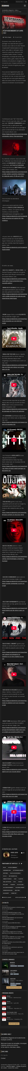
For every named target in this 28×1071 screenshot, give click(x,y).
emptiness (5, 873)
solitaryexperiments (8, 887)
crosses (20, 881)
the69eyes (12, 884)
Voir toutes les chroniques (14, 987)
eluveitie (21, 878)
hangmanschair (7, 870)
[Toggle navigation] (25, 5)
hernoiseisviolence (8, 890)
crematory (14, 893)
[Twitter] (21, 863)
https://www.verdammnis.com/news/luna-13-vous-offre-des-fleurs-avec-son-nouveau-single (15, 834)
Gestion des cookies (13, 1068)
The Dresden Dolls (12, 1012)
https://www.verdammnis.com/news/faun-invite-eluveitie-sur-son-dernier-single (15, 321)
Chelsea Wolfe (13, 971)
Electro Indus (14, 965)
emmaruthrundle (7, 878)
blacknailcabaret (20, 887)
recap (4, 867)
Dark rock (16, 974)
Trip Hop (13, 983)
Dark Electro (20, 965)
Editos (16, 10)
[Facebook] (19, 863)
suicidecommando (12, 867)
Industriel (18, 983)
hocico (5, 876)
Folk (12, 974)
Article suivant (7, 897)
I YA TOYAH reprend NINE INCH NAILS (11, 923)
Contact (3, 1058)
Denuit (8, 996)
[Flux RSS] (6, 1)
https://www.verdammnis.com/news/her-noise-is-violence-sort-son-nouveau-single (14, 703)
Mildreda (12, 963)
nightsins (17, 890)
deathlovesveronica (15, 873)
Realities (12, 964)
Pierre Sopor (7, 37)
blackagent (6, 893)
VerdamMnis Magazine (8, 10)
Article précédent (20, 897)
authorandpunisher (18, 870)
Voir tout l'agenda (14, 1023)
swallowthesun (7, 881)
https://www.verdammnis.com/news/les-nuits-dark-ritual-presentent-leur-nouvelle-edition (14, 281)
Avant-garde (13, 985)
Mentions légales (10, 1066)
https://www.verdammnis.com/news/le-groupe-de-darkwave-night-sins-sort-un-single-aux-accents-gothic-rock (14, 730)
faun (15, 878)
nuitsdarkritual (13, 876)
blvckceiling (20, 884)
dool (14, 881)
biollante (5, 884)
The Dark (12, 972)
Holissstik (12, 979)
